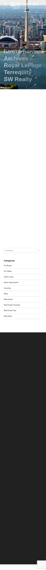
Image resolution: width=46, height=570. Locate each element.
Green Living (8, 277)
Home (6, 484)
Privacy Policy (9, 552)
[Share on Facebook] (6, 164)
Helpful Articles (9, 505)
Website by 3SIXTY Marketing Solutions (17, 555)
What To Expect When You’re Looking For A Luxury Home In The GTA (19, 219)
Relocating (8, 316)
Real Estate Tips (10, 310)
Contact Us (8, 509)
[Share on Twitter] (10, 164)
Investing (7, 288)
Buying (6, 497)
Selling (6, 493)
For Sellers (8, 271)
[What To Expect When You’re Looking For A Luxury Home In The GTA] (23, 184)
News (6, 294)
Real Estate (8, 299)
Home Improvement (11, 282)
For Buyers (8, 266)
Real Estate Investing (12, 305)
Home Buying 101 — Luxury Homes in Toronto (21, 145)
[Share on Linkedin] (15, 164)
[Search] (39, 250)
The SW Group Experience (13, 489)
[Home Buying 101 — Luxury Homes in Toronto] (23, 114)
